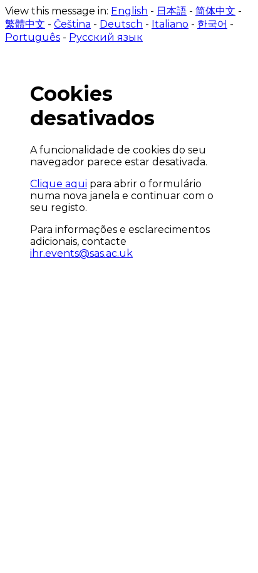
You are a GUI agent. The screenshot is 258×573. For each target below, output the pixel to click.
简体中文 (215, 11)
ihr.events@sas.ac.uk (81, 253)
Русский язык (106, 37)
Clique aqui (58, 184)
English (129, 11)
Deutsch (121, 24)
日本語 (172, 11)
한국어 (212, 24)
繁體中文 (25, 24)
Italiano (170, 24)
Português (32, 37)
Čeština (72, 24)
